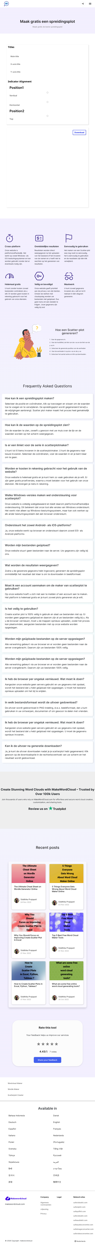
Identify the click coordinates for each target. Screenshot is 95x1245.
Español (12, 1129)
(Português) (58, 1142)
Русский (57, 1155)
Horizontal (15, 105)
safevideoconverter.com (79, 1233)
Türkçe (12, 1155)
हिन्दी (10, 1168)
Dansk (56, 1115)
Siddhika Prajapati (29, 899)
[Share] (82, 3)
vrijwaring (44, 1209)
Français (57, 1129)
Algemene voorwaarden (45, 1203)
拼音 (10, 1182)
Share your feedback (47, 1060)
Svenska (12, 1148)
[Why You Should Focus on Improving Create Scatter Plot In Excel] (29, 922)
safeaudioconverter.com (79, 1225)
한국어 (11, 1175)
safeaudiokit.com (79, 1220)
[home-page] (6, 3)
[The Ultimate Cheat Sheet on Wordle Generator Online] (29, 873)
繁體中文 (57, 1182)
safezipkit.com (79, 1207)
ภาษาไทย (57, 1168)
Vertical (13, 95)
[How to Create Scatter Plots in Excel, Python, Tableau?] (29, 970)
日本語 (56, 1175)
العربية (56, 1162)
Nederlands (58, 1135)
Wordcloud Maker (15, 1083)
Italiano (12, 1135)
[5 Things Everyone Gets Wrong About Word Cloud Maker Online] (66, 873)
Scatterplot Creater (15, 1095)
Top (11, 119)
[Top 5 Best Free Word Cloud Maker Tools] (66, 922)
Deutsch (12, 1122)
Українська (14, 1162)
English (56, 1122)
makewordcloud (26, 1241)
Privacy (43, 1214)
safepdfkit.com (79, 1211)
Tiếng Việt (58, 1148)
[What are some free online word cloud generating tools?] (66, 970)
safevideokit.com (79, 1202)
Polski (11, 1142)
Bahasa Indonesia (17, 1115)
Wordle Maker (13, 1089)
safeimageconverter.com (79, 1229)
